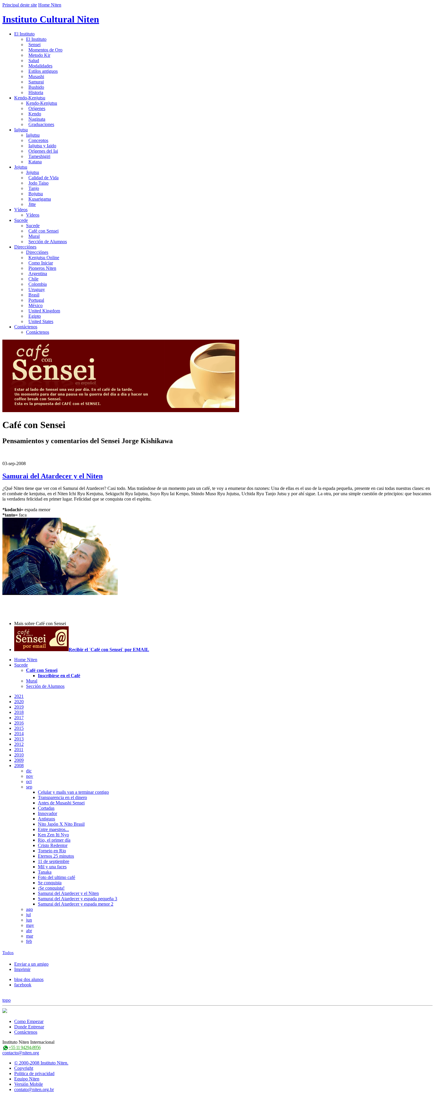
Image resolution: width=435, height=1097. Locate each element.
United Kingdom (44, 310)
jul (28, 914)
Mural (34, 236)
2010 (19, 754)
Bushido (36, 87)
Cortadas (46, 808)
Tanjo (33, 188)
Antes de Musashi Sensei (61, 802)
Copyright (23, 1068)
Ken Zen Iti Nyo (53, 834)
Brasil (33, 294)
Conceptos (38, 140)
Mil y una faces (52, 866)
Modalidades (40, 65)
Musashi (36, 76)
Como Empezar (29, 1021)
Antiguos (46, 818)
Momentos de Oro (45, 49)
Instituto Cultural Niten (50, 19)
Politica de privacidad (34, 1073)
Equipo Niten (26, 1078)
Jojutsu (20, 167)
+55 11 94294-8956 (25, 1047)
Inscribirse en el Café (59, 675)
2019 (19, 706)
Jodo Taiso (38, 182)
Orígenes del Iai (43, 151)
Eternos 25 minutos (56, 856)
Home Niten (49, 4)
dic (29, 770)
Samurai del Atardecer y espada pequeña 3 (77, 898)
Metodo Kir (39, 55)
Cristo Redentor (52, 845)
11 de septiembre (53, 861)
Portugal (36, 300)
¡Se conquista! (51, 887)
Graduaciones (41, 124)
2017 (19, 717)
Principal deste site (19, 4)
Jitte (32, 204)
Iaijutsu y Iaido (42, 145)
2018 (19, 712)
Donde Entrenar (29, 1026)
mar (29, 935)
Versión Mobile (28, 1084)
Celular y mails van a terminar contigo (73, 792)
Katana (35, 161)
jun (29, 919)
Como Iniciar (40, 262)
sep (29, 786)
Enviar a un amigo (31, 964)
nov (29, 776)
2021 (19, 696)
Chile (33, 278)
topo (6, 1000)
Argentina (37, 273)
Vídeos (21, 209)
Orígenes (36, 108)
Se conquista (50, 882)
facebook (22, 984)
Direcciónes (25, 246)
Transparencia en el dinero (62, 797)
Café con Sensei (43, 230)
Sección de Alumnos (47, 241)
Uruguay (36, 289)
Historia (35, 92)
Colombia (37, 284)
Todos (8, 952)
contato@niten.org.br (34, 1089)
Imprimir (22, 969)
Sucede (21, 220)
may (30, 925)
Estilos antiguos (43, 71)
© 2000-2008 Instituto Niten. (41, 1062)
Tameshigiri (39, 156)
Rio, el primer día (54, 840)
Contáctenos (25, 326)
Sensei (34, 44)
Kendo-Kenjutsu (29, 97)
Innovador (47, 813)
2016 (19, 722)
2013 (19, 738)
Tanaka (44, 872)
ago (29, 909)
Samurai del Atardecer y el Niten (52, 476)
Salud (33, 60)
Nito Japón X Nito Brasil (61, 824)
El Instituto (24, 33)
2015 (19, 728)
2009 (19, 760)
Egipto (34, 316)
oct (29, 781)
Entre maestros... (53, 829)
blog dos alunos (29, 979)
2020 (19, 701)
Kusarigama (39, 198)
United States (40, 321)
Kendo (34, 113)
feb (29, 941)
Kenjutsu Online (43, 257)
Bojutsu (35, 193)
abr (29, 930)
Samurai (36, 81)
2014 (19, 733)
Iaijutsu (21, 129)
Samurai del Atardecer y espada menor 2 (75, 903)
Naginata (36, 119)
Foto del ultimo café (56, 877)
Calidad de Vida (43, 177)
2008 (19, 765)
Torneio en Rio (52, 850)
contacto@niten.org (20, 1052)
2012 (19, 744)
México (35, 305)
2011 (18, 749)
